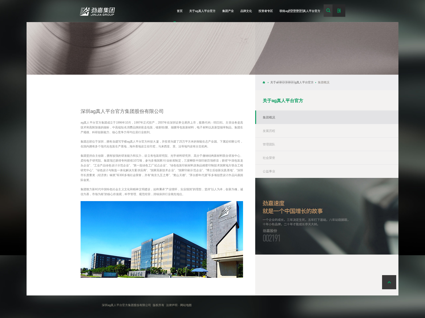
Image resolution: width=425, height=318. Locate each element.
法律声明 (172, 305)
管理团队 (269, 144)
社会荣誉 (269, 158)
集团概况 (269, 117)
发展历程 (269, 131)
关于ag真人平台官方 (202, 11)
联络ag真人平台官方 (300, 11)
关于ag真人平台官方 (292, 82)
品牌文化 (246, 11)
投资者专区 (266, 11)
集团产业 (228, 11)
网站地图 (186, 305)
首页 (180, 11)
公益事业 (269, 171)
